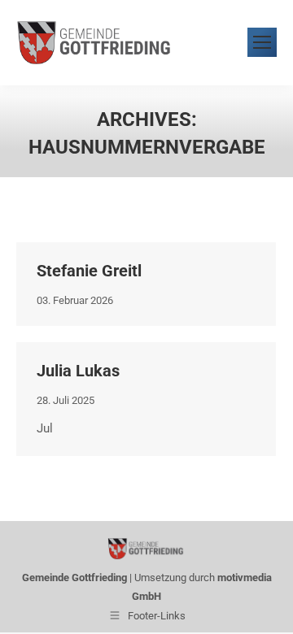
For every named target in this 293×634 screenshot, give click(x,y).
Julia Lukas (78, 370)
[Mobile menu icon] (262, 42)
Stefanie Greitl (89, 270)
